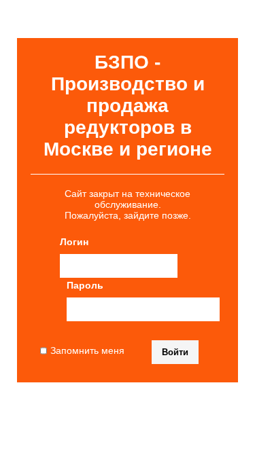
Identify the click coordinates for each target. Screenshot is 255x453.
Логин (74, 241)
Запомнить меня (87, 350)
